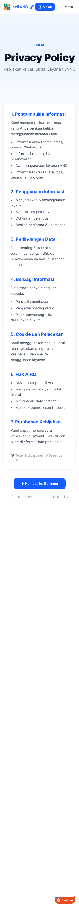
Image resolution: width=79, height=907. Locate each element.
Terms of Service (23, 496)
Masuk (48, 7)
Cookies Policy (57, 496)
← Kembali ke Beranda (39, 483)
